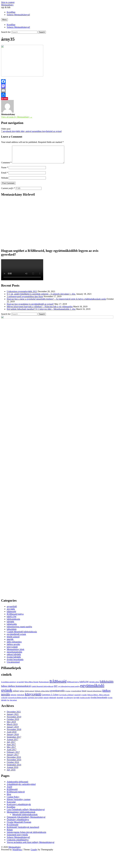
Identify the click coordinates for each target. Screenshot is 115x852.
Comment (6, 162)
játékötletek (20, 695)
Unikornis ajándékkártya (17, 840)
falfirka (21, 691)
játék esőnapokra (14, 642)
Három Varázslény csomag (18, 799)
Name (4, 167)
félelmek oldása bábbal (42, 691)
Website (4, 178)
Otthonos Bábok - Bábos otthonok (98, 695)
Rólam (10, 829)
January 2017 (13, 754)
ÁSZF (9, 787)
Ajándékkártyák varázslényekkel (21, 784)
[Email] (57, 90)
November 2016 (14, 759)
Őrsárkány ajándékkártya (18, 819)
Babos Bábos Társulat (31, 682)
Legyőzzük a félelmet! (66, 695)
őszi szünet (13, 700)
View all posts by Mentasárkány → (16, 117)
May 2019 (11, 722)
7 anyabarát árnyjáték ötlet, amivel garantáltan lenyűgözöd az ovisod (31, 131)
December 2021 (14, 712)
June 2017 (11, 744)
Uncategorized (13, 662)
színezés (46, 697)
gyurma (67, 691)
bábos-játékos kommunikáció (16, 686)
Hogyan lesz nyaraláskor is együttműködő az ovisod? (30, 304)
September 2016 (14, 765)
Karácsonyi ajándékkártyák (19, 804)
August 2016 (12, 767)
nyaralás (84, 695)
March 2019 (12, 724)
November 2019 (14, 717)
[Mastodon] (57, 86)
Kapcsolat (11, 802)
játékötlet (13, 695)
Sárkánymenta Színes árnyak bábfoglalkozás (26, 832)
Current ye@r (8, 188)
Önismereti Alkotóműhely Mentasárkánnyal (26, 817)
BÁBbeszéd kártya (15, 614)
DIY (56, 686)
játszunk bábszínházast (94, 691)
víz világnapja (68, 697)
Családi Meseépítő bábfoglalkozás (22, 631)
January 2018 (13, 734)
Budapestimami (44, 682)
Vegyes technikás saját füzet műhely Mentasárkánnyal (30, 842)
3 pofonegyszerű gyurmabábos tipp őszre (25, 296)
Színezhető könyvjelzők (17, 834)
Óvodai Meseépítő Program (19, 822)
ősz (8, 700)
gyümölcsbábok (76, 691)
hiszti (84, 691)
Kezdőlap (11, 24)
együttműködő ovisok (16, 634)
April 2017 (11, 749)
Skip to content (7, 2)
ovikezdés (4, 697)
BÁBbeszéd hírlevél (16, 792)
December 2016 (14, 757)
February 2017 (13, 752)
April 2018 (11, 732)
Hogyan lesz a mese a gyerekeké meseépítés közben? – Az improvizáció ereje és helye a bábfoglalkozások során (56, 299)
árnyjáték (11, 609)
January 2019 (13, 727)
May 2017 (11, 747)
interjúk (10, 639)
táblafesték (52, 697)
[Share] (57, 95)
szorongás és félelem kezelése (17, 697)
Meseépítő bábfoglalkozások (25, 814)
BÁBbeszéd (58, 681)
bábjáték (10, 621)
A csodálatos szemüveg (8, 682)
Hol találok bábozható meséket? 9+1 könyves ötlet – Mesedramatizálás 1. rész (41, 309)
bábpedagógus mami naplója (19, 626)
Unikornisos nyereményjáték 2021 (22, 291)
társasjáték (60, 697)
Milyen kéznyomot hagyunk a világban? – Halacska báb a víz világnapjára (40, 306)
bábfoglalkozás (13, 619)
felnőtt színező (13, 637)
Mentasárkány (7, 5)
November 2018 (14, 729)
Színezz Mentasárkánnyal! (18, 27)
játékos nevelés (13, 644)
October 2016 (13, 762)
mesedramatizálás (14, 652)
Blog (9, 794)
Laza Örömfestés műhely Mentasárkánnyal (26, 809)
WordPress (17, 849)
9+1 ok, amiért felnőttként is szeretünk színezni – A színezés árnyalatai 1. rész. (41, 294)
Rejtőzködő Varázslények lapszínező (23, 827)
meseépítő (77, 695)
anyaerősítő (12, 606)
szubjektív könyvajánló (35, 697)
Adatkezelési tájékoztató (17, 781)
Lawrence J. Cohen (50, 694)
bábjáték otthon (94, 682)
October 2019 (13, 719)
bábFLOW (11, 616)
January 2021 (13, 714)
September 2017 (14, 737)
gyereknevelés (57, 690)
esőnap (16, 691)
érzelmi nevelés (85, 697)
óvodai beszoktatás (15, 659)
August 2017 (12, 739)
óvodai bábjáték (14, 657)
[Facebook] (57, 81)
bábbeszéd (11, 611)
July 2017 (11, 742)
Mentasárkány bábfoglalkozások (21, 812)
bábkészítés (12, 624)
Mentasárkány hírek (15, 649)
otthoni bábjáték (14, 654)
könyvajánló (12, 647)
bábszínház (12, 629)
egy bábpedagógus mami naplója (69, 686)
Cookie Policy (13, 797)
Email (4, 172)
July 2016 (11, 770)
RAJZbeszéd (12, 824)
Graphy (34, 849)
